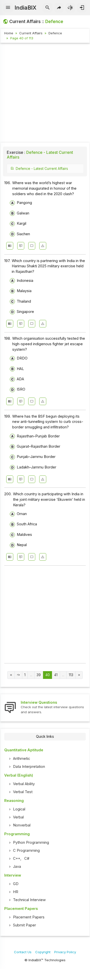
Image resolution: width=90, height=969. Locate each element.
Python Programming (31, 842)
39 (38, 675)
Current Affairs (30, 33)
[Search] (47, 8)
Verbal (18, 817)
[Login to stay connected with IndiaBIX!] (82, 8)
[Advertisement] (45, 93)
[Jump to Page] (18, 675)
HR (15, 892)
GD (15, 884)
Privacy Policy (65, 952)
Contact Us (23, 952)
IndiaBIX (25, 7)
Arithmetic (21, 758)
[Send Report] (42, 246)
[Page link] (11, 675)
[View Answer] (9, 246)
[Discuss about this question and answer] (20, 246)
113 (71, 675)
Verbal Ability (24, 784)
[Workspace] (31, 246)
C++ (16, 858)
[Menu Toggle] (8, 8)
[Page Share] (59, 8)
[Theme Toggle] (71, 8)
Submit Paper (24, 925)
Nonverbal (21, 825)
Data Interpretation (29, 766)
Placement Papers (28, 917)
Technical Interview (29, 900)
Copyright (42, 952)
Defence (55, 33)
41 (56, 675)
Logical (19, 809)
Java (17, 866)
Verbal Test (22, 792)
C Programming (26, 850)
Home (8, 33)
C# (26, 858)
